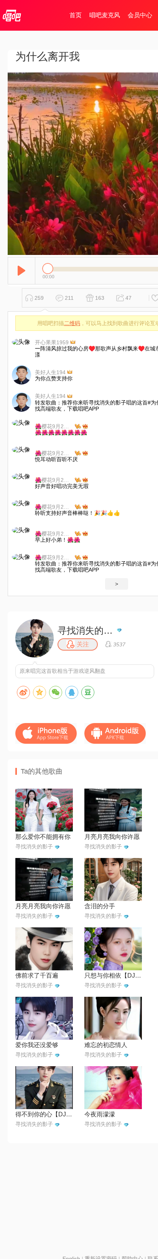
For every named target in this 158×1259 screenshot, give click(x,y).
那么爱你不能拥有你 (43, 836)
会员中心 (140, 15)
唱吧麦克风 (104, 15)
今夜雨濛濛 (99, 1114)
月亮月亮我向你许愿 (112, 836)
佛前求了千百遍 (36, 975)
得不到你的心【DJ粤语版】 (44, 1114)
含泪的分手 (99, 906)
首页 (75, 15)
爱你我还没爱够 (36, 1045)
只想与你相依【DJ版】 (113, 975)
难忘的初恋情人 (105, 1045)
